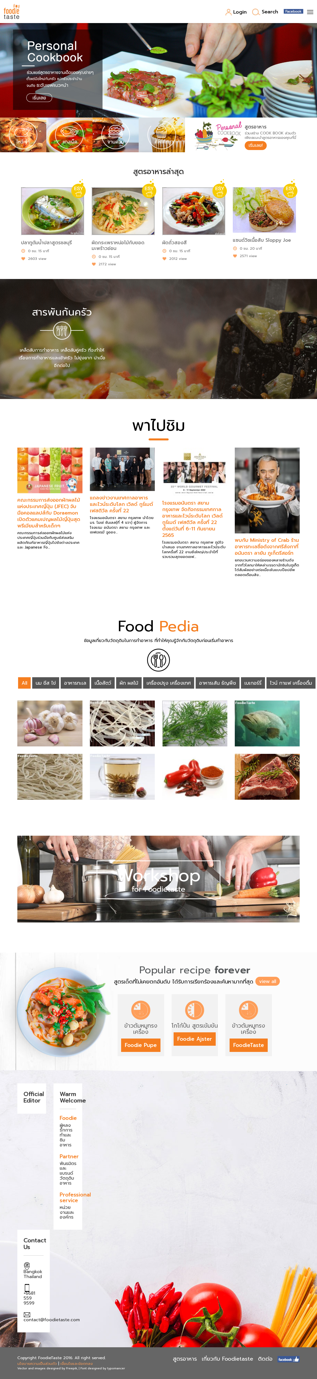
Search (270, 12)
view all (267, 981)
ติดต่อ (265, 1359)
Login (240, 12)
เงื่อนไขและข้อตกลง (76, 1363)
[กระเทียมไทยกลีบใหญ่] (49, 723)
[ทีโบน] (267, 776)
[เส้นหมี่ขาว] (49, 776)
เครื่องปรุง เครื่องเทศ (169, 683)
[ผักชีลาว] (194, 723)
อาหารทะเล (75, 683)
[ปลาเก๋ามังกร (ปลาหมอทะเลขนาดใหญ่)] (267, 723)
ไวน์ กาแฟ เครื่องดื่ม (291, 683)
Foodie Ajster (194, 1039)
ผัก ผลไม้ (129, 683)
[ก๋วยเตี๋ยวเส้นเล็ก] (122, 723)
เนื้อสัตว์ (103, 683)
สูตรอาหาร (185, 1359)
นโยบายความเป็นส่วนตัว (37, 1363)
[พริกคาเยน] (194, 776)
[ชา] (122, 776)
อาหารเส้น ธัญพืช (217, 683)
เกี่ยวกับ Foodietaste (227, 1359)
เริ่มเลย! (256, 145)
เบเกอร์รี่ (253, 683)
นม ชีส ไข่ (46, 683)
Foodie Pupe (141, 1045)
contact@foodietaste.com (52, 1319)
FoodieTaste (248, 1045)
